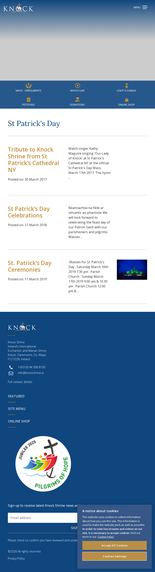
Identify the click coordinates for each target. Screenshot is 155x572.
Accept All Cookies (115, 545)
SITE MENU (17, 409)
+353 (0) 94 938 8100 (31, 367)
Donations (77, 104)
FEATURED (16, 396)
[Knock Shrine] (18, 8)
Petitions (28, 104)
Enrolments (28, 90)
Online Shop (126, 104)
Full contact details (20, 382)
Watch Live (77, 90)
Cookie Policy (106, 537)
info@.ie (31, 373)
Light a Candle (126, 90)
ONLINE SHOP (19, 421)
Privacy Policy (16, 558)
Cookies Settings (115, 556)
